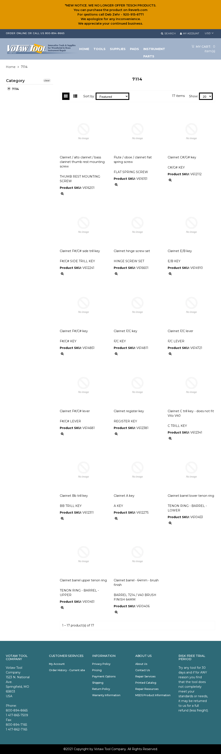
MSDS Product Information (152, 695)
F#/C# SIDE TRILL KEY (77, 261)
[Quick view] (62, 193)
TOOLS (99, 49)
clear (47, 80)
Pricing (97, 670)
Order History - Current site (67, 670)
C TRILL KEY (177, 426)
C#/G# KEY (176, 167)
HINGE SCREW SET (129, 261)
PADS (134, 49)
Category (15, 80)
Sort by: (89, 96)
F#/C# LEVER (70, 421)
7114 (15, 89)
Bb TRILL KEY (71, 506)
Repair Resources (146, 689)
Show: (193, 96)
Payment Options (103, 676)
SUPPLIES (118, 49)
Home (11, 67)
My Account (57, 664)
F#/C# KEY (68, 341)
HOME (84, 49)
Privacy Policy (101, 664)
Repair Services (145, 676)
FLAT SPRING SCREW (131, 172)
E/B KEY (174, 261)
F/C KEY (120, 341)
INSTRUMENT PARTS (154, 50)
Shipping (97, 682)
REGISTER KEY (125, 421)
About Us (141, 664)
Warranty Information (106, 695)
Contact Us (142, 670)
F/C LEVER (176, 341)
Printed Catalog (145, 682)
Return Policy (101, 689)
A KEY (118, 506)
